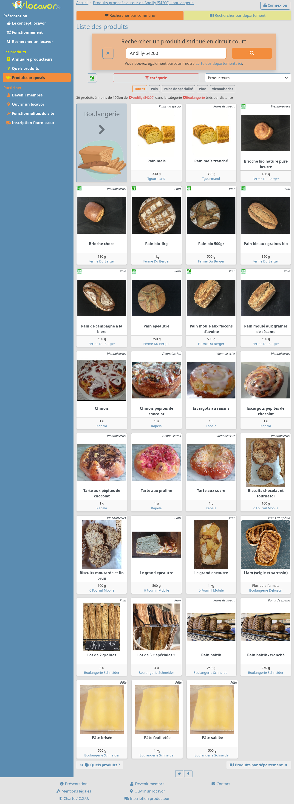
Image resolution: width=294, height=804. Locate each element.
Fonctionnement (27, 32)
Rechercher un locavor (32, 41)
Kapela (101, 426)
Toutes (139, 89)
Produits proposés (28, 77)
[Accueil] (36, 4)
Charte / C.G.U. (76, 798)
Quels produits (25, 68)
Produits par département (259, 764)
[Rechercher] (252, 53)
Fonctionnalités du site (32, 113)
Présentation (76, 783)
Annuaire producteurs (32, 59)
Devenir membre (26, 95)
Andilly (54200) (143, 97)
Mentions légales (76, 791)
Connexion (277, 5)
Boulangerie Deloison (265, 590)
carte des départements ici (218, 63)
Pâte (202, 89)
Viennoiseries (222, 89)
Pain (154, 89)
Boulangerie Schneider (101, 672)
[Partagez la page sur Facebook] (188, 773)
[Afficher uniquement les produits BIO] (92, 77)
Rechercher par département (240, 15)
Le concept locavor (28, 23)
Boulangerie (195, 97)
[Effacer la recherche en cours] (107, 53)
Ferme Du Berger (266, 179)
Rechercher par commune (132, 15)
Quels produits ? (104, 764)
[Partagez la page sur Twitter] (179, 773)
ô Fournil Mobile (265, 508)
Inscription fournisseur (32, 122)
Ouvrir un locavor (27, 104)
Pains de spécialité (178, 89)
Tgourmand (156, 178)
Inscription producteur (149, 798)
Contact (223, 783)
